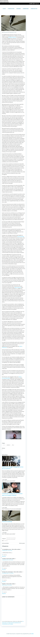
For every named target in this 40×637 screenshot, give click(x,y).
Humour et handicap (7, 521)
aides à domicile (18, 287)
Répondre (4, 556)
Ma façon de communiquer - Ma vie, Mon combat (12, 571)
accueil (4, 8)
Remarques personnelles (10, 539)
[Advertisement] (33, 22)
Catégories (18, 8)
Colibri (32, 633)
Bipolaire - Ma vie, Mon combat (8, 583)
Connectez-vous (34, 8)
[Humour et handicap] (11, 515)
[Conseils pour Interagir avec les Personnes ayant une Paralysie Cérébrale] (11, 487)
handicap (6, 540)
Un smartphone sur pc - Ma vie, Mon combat (11, 549)
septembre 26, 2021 (13, 32)
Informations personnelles (11, 537)
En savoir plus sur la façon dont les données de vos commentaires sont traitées (12, 623)
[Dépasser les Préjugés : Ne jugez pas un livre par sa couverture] (11, 460)
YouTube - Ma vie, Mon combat (8, 558)
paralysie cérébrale (12, 37)
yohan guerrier (5, 32)
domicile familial (21, 236)
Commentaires (26, 8)
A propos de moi (11, 8)
